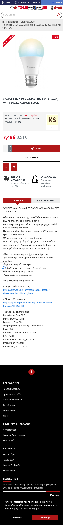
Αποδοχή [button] (45, 518)
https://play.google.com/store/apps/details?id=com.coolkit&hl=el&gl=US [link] (26, 292)
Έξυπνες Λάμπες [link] (29, 22)
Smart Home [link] (12, 22)
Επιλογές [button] (17, 518)
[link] (3, 266)
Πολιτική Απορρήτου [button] (30, 508)
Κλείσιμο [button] (54, 495)
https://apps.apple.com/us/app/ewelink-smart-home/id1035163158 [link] (28, 304)
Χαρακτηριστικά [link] (45, 201)
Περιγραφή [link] (17, 201)
